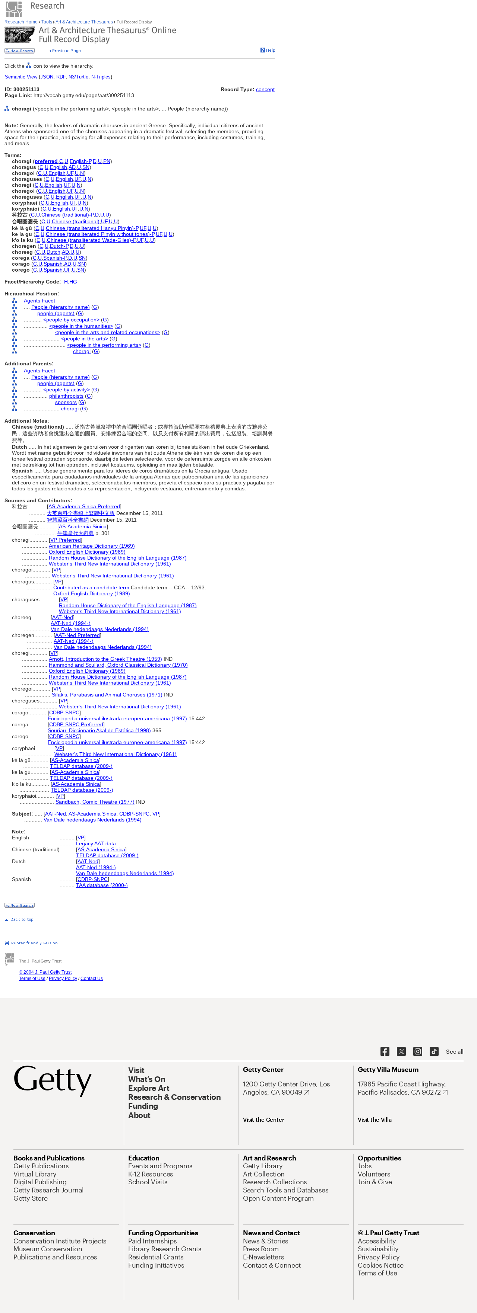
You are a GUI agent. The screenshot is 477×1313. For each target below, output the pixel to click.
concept (265, 89)
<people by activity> (66, 390)
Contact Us (91, 978)
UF (70, 173)
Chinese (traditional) (75, 221)
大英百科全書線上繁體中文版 (81, 513)
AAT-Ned (62, 617)
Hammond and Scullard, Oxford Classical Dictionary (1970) (118, 665)
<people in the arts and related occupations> (107, 332)
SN (85, 167)
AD (72, 167)
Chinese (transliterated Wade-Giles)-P (91, 240)
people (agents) (56, 313)
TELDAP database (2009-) (81, 766)
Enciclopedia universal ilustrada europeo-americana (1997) (117, 718)
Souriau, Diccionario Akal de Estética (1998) (99, 730)
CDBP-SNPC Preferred (76, 724)
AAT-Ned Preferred (77, 635)
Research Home (21, 22)
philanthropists (66, 396)
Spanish (53, 264)
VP (56, 570)
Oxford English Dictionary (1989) (87, 552)
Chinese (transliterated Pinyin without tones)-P (100, 234)
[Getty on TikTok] (434, 1051)
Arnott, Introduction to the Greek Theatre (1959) (105, 659)
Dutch (53, 252)
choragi (82, 351)
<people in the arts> (84, 339)
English (58, 167)
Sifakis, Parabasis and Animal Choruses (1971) (107, 695)
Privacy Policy (63, 978)
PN (106, 161)
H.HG (70, 282)
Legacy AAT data (96, 843)
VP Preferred (65, 540)
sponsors (66, 402)
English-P (80, 161)
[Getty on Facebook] (384, 1051)
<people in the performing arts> (104, 345)
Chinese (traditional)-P (67, 215)
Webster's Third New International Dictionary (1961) (110, 564)
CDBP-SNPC (64, 712)
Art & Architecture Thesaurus (84, 22)
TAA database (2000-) (102, 885)
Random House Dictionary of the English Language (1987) (118, 558)
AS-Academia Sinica (83, 526)
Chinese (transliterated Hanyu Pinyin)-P (92, 228)
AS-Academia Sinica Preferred (84, 506)
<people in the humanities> (81, 326)
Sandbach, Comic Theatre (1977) (95, 802)
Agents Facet (39, 301)
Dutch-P (59, 246)
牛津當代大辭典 (75, 533)
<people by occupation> (71, 320)
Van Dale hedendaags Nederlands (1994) (100, 629)
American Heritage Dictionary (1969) (92, 546)
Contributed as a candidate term (91, 587)
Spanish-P (55, 258)
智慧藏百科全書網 (68, 520)
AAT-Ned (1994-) (71, 623)
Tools (46, 22)
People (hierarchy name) (60, 307)
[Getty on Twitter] (401, 1051)
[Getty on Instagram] (417, 1051)
